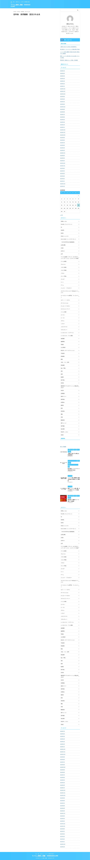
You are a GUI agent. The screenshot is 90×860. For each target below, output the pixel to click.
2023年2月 (62, 150)
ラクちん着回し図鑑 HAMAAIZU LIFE (45, 856)
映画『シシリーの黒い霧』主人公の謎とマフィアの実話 (70, 56)
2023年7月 (62, 142)
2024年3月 (62, 124)
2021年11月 (62, 165)
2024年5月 (62, 119)
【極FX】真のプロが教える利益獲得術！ (68, 46)
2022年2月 (62, 160)
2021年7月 (62, 170)
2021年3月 (62, 176)
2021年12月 (62, 163)
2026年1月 (62, 86)
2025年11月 (62, 91)
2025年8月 (62, 99)
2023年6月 (62, 145)
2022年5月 (62, 158)
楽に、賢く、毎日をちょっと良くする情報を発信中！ (45, 853)
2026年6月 (62, 73)
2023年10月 (62, 134)
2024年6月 (62, 117)
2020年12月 (62, 183)
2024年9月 (62, 109)
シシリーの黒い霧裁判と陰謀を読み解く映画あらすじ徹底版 (70, 52)
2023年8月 (62, 140)
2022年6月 (62, 155)
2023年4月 (62, 147)
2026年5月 (62, 75)
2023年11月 (62, 132)
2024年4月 (62, 122)
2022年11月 (62, 152)
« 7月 (61, 215)
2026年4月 (62, 78)
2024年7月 (62, 114)
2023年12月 (62, 129)
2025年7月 (62, 101)
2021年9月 (62, 168)
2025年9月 (62, 96)
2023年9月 (62, 137)
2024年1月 (62, 127)
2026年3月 (62, 81)
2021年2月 (62, 178)
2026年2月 (62, 83)
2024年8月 (62, 111)
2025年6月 (62, 104)
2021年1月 (62, 181)
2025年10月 (62, 93)
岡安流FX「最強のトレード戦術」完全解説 (69, 60)
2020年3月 (62, 186)
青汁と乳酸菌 (63, 446)
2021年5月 (62, 173)
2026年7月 (62, 70)
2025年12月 (62, 88)
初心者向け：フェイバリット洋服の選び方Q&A (70, 49)
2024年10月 (62, 106)
